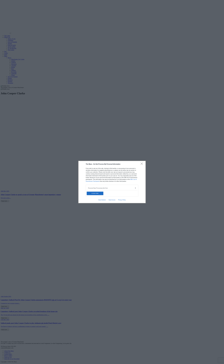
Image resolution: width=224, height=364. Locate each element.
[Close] (142, 164)
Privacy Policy (122, 200)
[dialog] (112, 182)
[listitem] (112, 188)
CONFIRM (95, 193)
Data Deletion (102, 200)
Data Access (112, 200)
